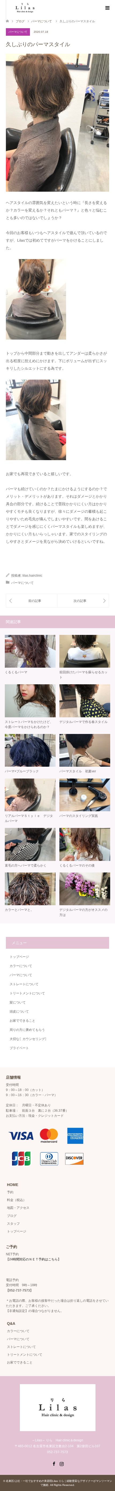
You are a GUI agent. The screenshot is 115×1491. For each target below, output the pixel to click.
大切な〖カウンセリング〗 (29, 1039)
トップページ (19, 957)
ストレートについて (24, 984)
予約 (10, 1192)
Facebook (54, 1463)
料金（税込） (16, 1200)
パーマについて (18, 31)
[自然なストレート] (83, 600)
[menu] (107, 8)
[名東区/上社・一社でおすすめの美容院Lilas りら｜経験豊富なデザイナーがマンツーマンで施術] (57, 1428)
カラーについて (21, 966)
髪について (18, 1002)
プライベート (19, 1048)
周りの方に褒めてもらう (27, 1030)
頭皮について (19, 1011)
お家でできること (22, 1021)
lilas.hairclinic (32, 575)
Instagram (61, 1463)
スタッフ (13, 1223)
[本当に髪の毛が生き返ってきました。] (31, 600)
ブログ (20, 21)
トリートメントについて (27, 993)
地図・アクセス (18, 1208)
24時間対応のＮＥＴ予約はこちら (33, 1259)
